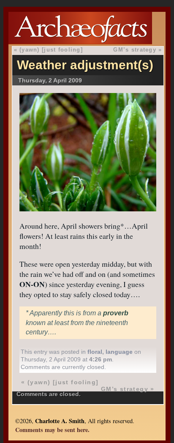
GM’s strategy (134, 49)
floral (94, 351)
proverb (115, 313)
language (119, 351)
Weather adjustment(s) (85, 65)
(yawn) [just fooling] (51, 49)
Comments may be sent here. (52, 429)
